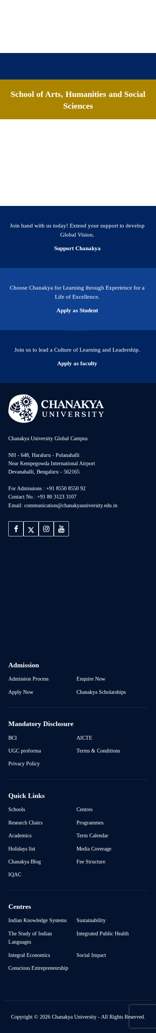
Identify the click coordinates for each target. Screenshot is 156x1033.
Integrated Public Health (102, 933)
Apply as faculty (77, 363)
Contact (79, 111)
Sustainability (91, 920)
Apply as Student (77, 310)
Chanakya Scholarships (101, 692)
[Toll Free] (108, 41)
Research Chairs (25, 823)
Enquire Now (90, 679)
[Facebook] (48, 41)
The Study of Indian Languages (30, 937)
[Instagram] (72, 41)
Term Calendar (92, 835)
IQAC (14, 874)
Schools (16, 809)
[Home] (56, 408)
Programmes (89, 823)
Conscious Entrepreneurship (38, 968)
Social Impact (91, 955)
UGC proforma (24, 751)
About (54, 98)
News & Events (32, 111)
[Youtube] (84, 41)
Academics (19, 835)
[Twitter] (60, 41)
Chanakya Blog (24, 861)
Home (21, 98)
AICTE (84, 738)
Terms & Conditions (98, 751)
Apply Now (20, 692)
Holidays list (21, 849)
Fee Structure (90, 861)
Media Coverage (93, 849)
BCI (12, 738)
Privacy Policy (24, 763)
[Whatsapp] (96, 41)
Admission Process (28, 679)
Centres (84, 809)
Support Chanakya (77, 248)
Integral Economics (29, 955)
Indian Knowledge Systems (37, 920)
